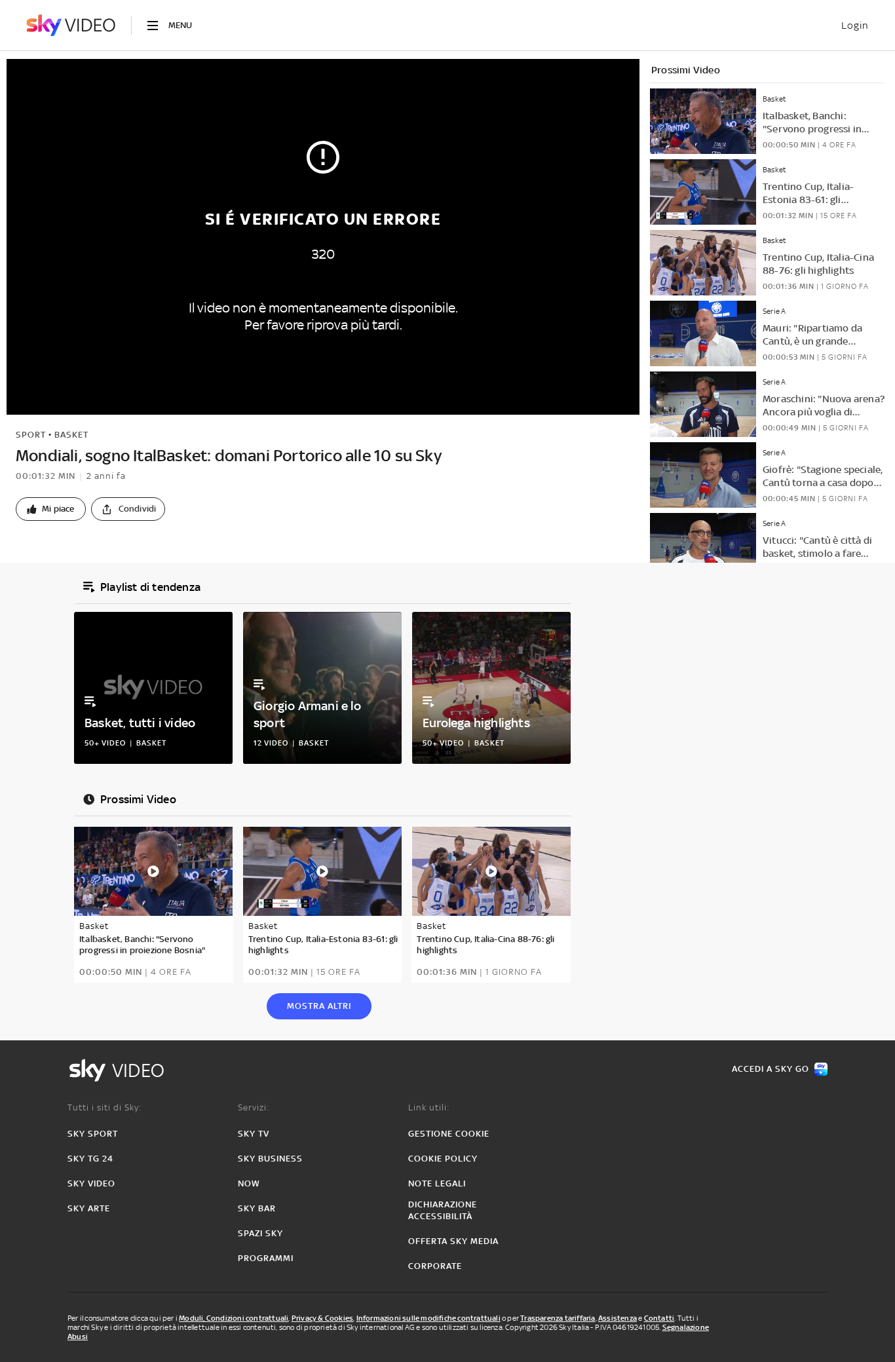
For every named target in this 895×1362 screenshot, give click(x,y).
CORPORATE (435, 1266)
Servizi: (253, 1107)
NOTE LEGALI (437, 1183)
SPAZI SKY (260, 1233)
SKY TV (253, 1134)
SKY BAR (257, 1208)
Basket (71, 435)
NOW (249, 1183)
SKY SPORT (92, 1134)
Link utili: (428, 1107)
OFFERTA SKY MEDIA (453, 1241)
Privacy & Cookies (322, 1318)
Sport (31, 435)
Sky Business (270, 1158)
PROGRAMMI (266, 1258)
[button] (51, 509)
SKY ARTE (88, 1208)
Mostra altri (319, 1006)
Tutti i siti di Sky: (104, 1107)
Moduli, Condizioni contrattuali (233, 1318)
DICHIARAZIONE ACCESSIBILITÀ (442, 1210)
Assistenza (617, 1318)
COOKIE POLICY (443, 1158)
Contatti (659, 1318)
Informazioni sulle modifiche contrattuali (428, 1318)
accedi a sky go (770, 1069)
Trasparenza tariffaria (557, 1318)
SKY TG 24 (90, 1158)
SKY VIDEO (91, 1183)
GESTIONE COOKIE (448, 1134)
